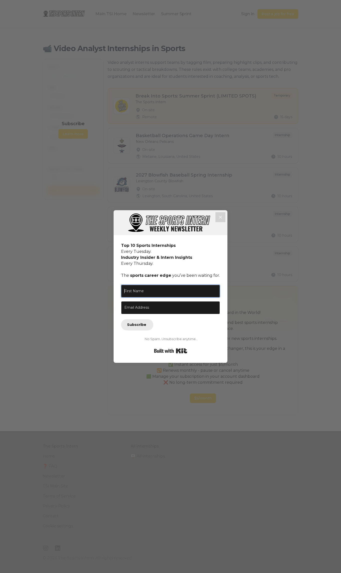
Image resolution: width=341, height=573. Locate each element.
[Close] (220, 217)
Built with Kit (170, 350)
